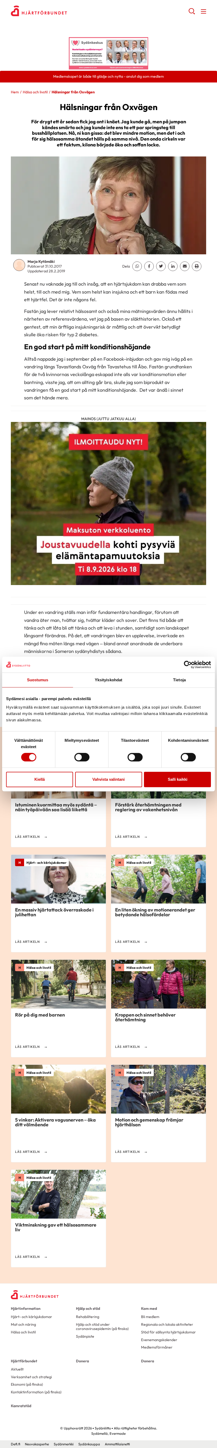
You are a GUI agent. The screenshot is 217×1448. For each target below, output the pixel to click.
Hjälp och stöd (88, 1308)
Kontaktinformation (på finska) (36, 1392)
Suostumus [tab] (37, 680)
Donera (82, 1361)
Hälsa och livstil (35, 92)
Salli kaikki (177, 779)
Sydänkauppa (89, 1444)
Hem (15, 92)
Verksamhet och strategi (31, 1377)
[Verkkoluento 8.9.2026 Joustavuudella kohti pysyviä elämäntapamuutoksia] (108, 505)
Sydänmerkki (64, 1444)
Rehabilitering (87, 1316)
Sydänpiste (85, 1336)
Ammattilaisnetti (117, 1444)
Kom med (149, 1308)
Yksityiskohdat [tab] (108, 680)
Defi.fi (15, 1444)
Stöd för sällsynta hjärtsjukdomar (168, 1332)
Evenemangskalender (159, 1339)
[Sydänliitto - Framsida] (34, 1294)
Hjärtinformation (25, 1308)
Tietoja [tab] (179, 680)
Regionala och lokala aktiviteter (167, 1324)
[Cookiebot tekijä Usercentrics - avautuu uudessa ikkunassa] (188, 665)
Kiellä (39, 779)
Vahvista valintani (108, 779)
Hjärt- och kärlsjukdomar (31, 1316)
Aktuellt (17, 1369)
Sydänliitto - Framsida (53, 11)
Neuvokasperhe (37, 1444)
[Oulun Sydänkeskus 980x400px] (108, 53)
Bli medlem (150, 1316)
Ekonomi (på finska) (27, 1384)
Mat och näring (23, 1324)
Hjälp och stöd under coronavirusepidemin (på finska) (102, 1326)
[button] (191, 13)
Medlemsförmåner (157, 1347)
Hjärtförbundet (24, 1361)
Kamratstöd (21, 1405)
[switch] (81, 757)
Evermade (118, 1433)
